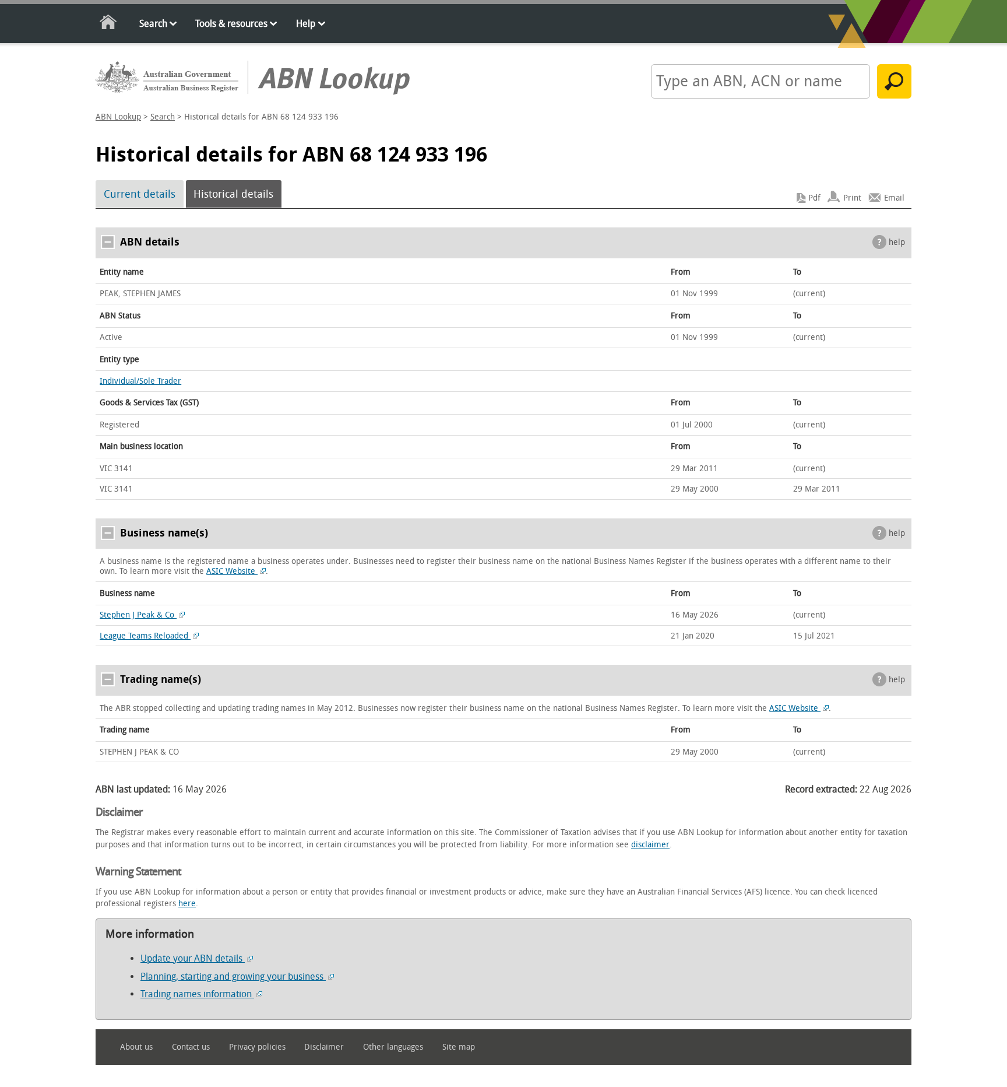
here (187, 904)
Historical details (233, 194)
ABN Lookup (118, 117)
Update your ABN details (192, 958)
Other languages (393, 1047)
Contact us (191, 1047)
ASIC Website (232, 571)
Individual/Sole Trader (140, 381)
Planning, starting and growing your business (233, 976)
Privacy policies (257, 1047)
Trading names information (197, 994)
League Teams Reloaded (145, 636)
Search (153, 23)
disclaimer (650, 845)
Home (109, 24)
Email (894, 198)
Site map (458, 1047)
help (897, 242)
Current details (139, 194)
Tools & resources (231, 23)
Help (305, 23)
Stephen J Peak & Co (138, 615)
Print (852, 198)
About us (136, 1047)
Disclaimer (324, 1047)
